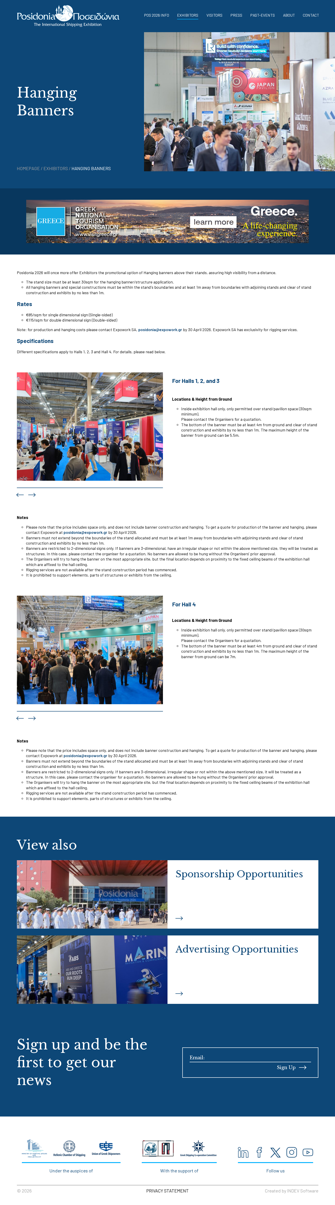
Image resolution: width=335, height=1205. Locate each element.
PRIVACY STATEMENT (167, 1190)
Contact (311, 15)
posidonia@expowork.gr (160, 329)
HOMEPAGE (29, 168)
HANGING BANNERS (91, 168)
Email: (197, 1057)
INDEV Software (302, 1190)
